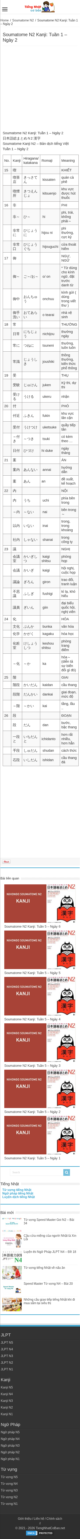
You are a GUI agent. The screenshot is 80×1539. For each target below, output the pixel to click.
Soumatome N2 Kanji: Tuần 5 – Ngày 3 (32, 1066)
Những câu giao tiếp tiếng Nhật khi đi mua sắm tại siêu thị (49, 1301)
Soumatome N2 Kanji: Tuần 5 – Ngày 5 (32, 973)
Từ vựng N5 (9, 1477)
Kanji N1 (7, 1414)
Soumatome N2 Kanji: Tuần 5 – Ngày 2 (32, 1112)
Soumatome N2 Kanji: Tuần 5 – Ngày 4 (32, 1019)
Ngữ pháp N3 (10, 1445)
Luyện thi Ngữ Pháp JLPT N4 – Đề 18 (50, 1251)
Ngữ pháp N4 (10, 1439)
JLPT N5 (7, 1342)
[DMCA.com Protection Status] (40, 1533)
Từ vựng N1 (9, 1503)
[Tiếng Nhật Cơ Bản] (40, 6)
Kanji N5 (7, 1387)
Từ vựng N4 (9, 1483)
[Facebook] (40, 1523)
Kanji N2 (7, 1407)
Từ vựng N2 (9, 1497)
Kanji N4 (7, 1394)
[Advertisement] (40, 88)
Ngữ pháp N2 (10, 1452)
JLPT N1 (7, 1369)
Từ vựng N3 (9, 1490)
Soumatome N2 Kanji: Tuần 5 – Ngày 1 (32, 1158)
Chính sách (54, 1518)
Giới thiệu (24, 1518)
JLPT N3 (7, 1356)
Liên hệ (39, 1518)
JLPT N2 (7, 1362)
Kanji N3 (7, 1400)
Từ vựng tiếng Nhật (16, 1190)
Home (4, 20)
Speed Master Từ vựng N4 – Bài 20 (48, 1283)
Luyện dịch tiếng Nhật (18, 1197)
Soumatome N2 (23, 20)
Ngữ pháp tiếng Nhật (17, 1193)
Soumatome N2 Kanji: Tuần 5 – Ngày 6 (32, 926)
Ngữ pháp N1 (10, 1459)
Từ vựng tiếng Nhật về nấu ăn (44, 1267)
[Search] (66, 1172)
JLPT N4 (7, 1349)
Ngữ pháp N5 (10, 1432)
